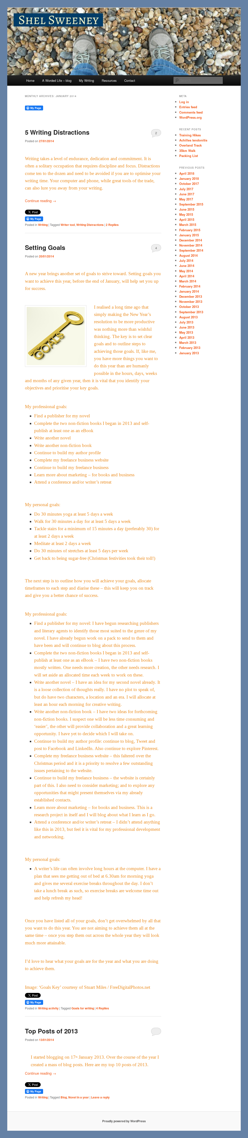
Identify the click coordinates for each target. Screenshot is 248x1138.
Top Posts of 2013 (51, 1030)
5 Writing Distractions (57, 132)
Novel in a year (78, 1097)
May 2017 (186, 199)
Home (30, 80)
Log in (184, 101)
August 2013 (188, 317)
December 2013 (190, 296)
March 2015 (187, 224)
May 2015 (186, 214)
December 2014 (190, 240)
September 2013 (191, 312)
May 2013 (186, 332)
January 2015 (189, 235)
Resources (109, 80)
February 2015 (189, 230)
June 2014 (186, 265)
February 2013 (189, 347)
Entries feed (188, 107)
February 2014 (189, 286)
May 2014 (186, 271)
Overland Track (190, 145)
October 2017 (189, 183)
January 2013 (189, 353)
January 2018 (189, 178)
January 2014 (189, 291)
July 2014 (186, 260)
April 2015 (186, 219)
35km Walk (187, 150)
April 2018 (186, 173)
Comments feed (191, 112)
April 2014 (186, 276)
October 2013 (189, 306)
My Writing (86, 80)
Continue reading (40, 200)
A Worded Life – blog (56, 80)
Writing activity (48, 1008)
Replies (112, 225)
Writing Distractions (90, 225)
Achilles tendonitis (193, 140)
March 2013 (187, 342)
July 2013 (186, 322)
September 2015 (191, 204)
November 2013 (190, 301)
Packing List (188, 155)
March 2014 (187, 281)
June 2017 (186, 194)
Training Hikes (190, 135)
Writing (43, 225)
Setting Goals (45, 247)
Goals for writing (82, 1008)
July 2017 (186, 189)
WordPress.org (190, 117)
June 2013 (186, 327)
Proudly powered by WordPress (124, 1121)
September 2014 (191, 250)
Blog (64, 1097)
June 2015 (186, 209)
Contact (129, 80)
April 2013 (186, 337)
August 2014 (188, 255)
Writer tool (68, 225)
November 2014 (190, 245)
